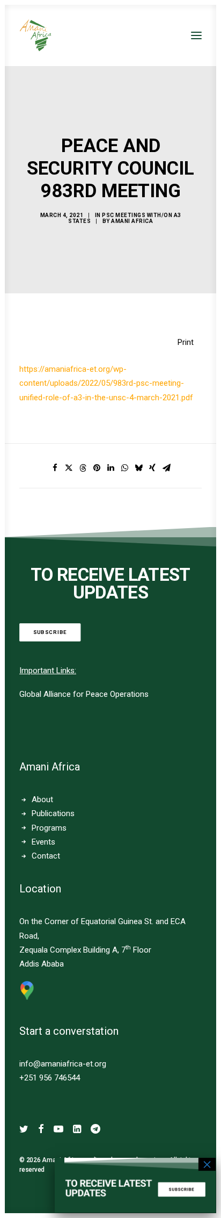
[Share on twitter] (68, 468)
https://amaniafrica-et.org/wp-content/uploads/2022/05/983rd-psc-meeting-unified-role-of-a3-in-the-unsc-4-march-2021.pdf (106, 383)
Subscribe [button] (50, 632)
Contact (46, 856)
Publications (53, 813)
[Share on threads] (82, 468)
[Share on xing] (152, 468)
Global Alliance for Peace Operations (84, 694)
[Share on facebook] (54, 468)
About (42, 799)
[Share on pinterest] (96, 468)
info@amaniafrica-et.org (62, 1064)
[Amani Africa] (35, 35)
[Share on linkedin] (110, 468)
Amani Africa (132, 221)
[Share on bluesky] (138, 468)
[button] (196, 35)
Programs (49, 828)
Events (43, 842)
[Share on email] (166, 468)
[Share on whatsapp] (124, 468)
